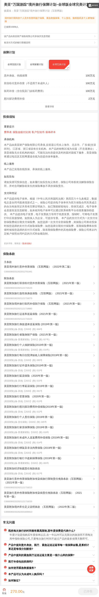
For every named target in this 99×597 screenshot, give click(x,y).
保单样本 (50, 132)
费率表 (8, 132)
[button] (49, 531)
